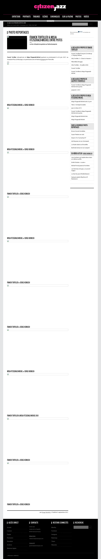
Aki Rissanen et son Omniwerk (80, 141)
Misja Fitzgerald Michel (78, 119)
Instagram (54, 534)
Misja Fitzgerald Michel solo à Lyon (81, 101)
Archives (9, 545)
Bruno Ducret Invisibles (78, 131)
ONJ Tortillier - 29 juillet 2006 (79, 65)
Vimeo (53, 541)
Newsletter (10, 541)
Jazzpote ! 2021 (75, 90)
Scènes (45, 16)
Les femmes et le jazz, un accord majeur (80, 169)
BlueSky (53, 527)
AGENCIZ (16, 555)
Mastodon (54, 545)
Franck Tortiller (75, 68)
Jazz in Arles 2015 (76, 108)
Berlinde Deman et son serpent (80, 148)
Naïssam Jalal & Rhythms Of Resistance (79, 178)
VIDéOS (86, 16)
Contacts (9, 531)
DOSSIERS (50, 21)
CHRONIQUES (55, 16)
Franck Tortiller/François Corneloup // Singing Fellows (81, 54)
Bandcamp (54, 538)
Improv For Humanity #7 (78, 138)
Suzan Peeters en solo (77, 134)
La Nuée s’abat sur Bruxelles (79, 144)
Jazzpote (43, 59)
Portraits (27, 16)
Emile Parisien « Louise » (78, 162)
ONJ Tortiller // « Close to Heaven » (81, 58)
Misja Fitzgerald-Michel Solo (79, 116)
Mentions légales (11, 548)
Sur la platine (67, 16)
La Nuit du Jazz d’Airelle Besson (80, 174)
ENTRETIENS (16, 16)
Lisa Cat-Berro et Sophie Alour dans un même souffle (81, 158)
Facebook (54, 531)
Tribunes (36, 16)
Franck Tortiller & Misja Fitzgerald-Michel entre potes (81, 86)
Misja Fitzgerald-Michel (81, 96)
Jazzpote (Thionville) (78, 81)
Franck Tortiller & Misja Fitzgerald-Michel (81, 72)
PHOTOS (78, 16)
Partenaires (10, 538)
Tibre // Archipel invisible (78, 105)
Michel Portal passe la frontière (80, 165)
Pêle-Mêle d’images (77, 62)
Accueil (9, 527)
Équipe (9, 534)
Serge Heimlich (46, 512)
